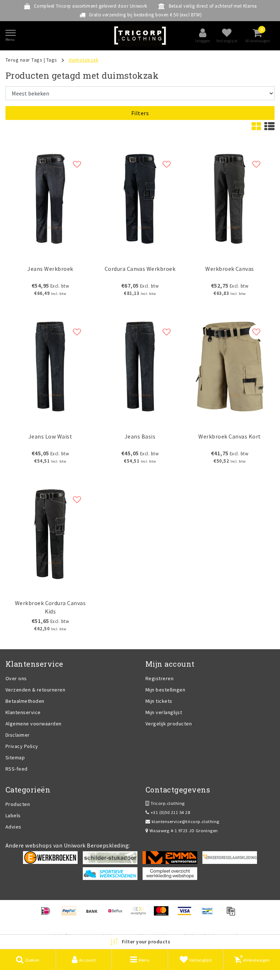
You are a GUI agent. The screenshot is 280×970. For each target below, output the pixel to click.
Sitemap (15, 757)
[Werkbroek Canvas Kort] (229, 366)
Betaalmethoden (24, 701)
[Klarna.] (140, 914)
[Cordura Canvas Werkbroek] (140, 199)
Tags (51, 60)
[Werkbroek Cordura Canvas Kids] (50, 534)
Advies (13, 826)
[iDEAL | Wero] (47, 914)
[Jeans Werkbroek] (50, 199)
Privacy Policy (21, 746)
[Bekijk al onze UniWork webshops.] (170, 873)
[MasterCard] (163, 914)
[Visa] (186, 914)
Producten (17, 804)
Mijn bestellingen (165, 689)
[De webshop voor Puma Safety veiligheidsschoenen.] (110, 873)
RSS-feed (16, 769)
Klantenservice (23, 712)
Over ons (16, 678)
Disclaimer (17, 735)
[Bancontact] (209, 914)
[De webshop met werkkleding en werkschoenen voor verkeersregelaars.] (229, 857)
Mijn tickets (158, 701)
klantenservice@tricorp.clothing (185, 821)
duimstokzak (83, 60)
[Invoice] (233, 914)
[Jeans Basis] (140, 366)
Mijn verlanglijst (163, 712)
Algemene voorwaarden (33, 723)
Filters (140, 113)
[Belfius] (117, 914)
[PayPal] (71, 914)
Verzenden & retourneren (35, 689)
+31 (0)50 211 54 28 (169, 812)
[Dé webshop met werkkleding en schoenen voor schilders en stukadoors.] (110, 857)
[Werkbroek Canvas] (229, 199)
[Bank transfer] (94, 914)
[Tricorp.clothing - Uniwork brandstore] (140, 35)
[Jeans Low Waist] (50, 366)
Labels (13, 815)
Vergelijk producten (168, 723)
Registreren (159, 678)
